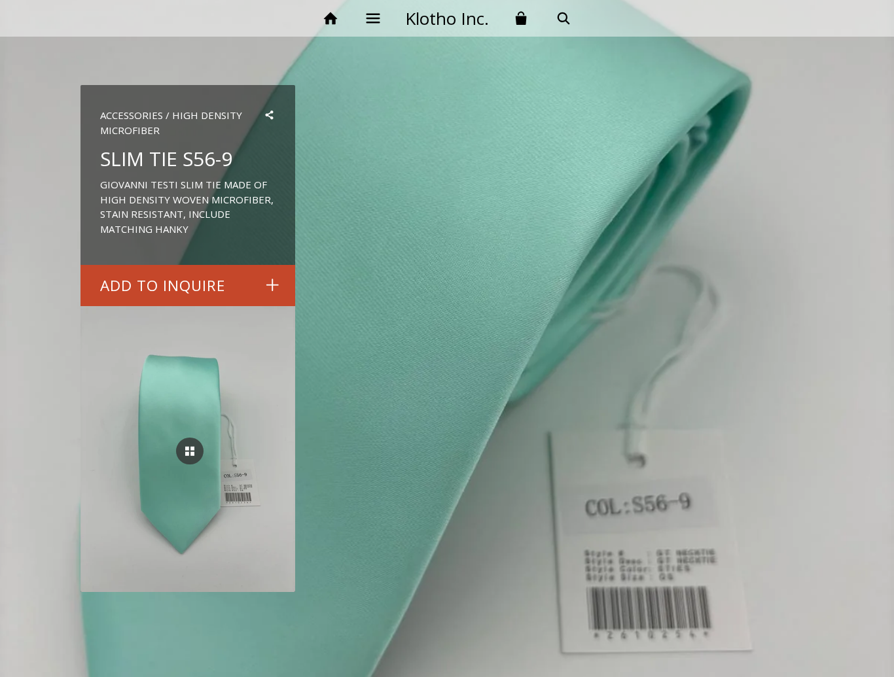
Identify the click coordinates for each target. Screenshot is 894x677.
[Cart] (521, 19)
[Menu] (373, 19)
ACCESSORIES (131, 115)
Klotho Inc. (447, 18)
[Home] (330, 19)
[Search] (564, 19)
